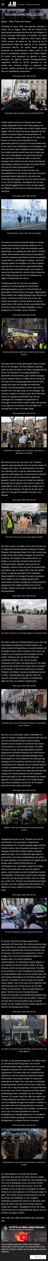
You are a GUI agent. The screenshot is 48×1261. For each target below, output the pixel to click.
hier (14, 1213)
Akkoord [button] (38, 1257)
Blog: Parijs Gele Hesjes (20, 21)
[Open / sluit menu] (2, 4)
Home (4, 21)
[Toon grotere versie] (24, 94)
